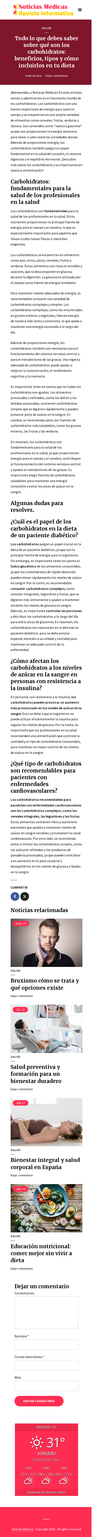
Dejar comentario (57, 76)
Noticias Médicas (23, 1529)
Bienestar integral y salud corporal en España (45, 1163)
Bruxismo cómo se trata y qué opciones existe (45, 984)
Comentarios (24, 1293)
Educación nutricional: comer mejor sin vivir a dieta (41, 1253)
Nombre (21, 1336)
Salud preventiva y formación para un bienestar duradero (36, 1074)
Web (17, 1377)
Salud (46, 28)
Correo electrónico (29, 1357)
